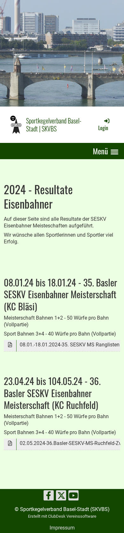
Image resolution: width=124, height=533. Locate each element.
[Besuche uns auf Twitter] (61, 497)
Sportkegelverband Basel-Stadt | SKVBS (53, 125)
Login (103, 128)
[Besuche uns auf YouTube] (73, 497)
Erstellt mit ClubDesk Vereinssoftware (62, 516)
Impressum (62, 528)
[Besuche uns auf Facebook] (49, 497)
